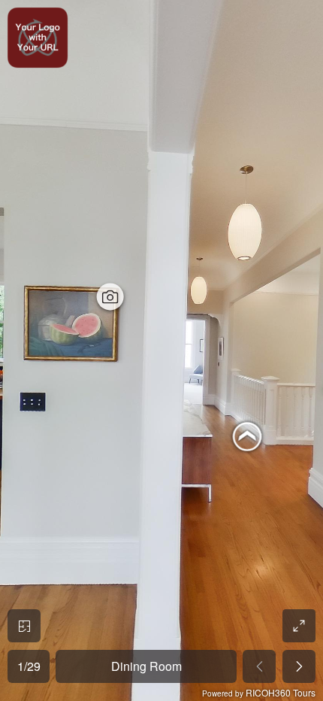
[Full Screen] (298, 625)
